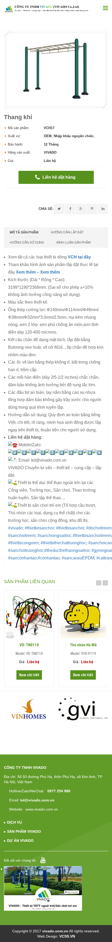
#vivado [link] (15, 528)
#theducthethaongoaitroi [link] (67, 550)
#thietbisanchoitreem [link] (92, 535)
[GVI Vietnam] (83, 709)
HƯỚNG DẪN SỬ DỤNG (27, 242)
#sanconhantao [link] (22, 558)
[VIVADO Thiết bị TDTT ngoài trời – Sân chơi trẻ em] (46, 9)
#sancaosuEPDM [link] (78, 558)
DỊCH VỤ (14, 822)
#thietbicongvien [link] (23, 543)
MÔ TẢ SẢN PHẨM (24, 232)
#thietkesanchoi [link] (39, 528)
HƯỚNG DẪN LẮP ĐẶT (67, 232)
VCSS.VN (67, 936)
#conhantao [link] (49, 558)
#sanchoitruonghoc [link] (25, 550)
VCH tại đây (79, 257)
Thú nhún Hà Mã (83, 645)
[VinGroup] (29, 709)
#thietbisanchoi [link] (70, 528)
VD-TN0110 (29, 645)
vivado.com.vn (55, 931)
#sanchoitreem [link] (21, 535)
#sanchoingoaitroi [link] (54, 535)
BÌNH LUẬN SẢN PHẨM (74, 242)
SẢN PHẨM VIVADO (24, 831)
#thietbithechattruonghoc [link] (63, 543)
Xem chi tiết (29, 675)
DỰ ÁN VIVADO (20, 840)
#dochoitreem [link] (98, 528)
